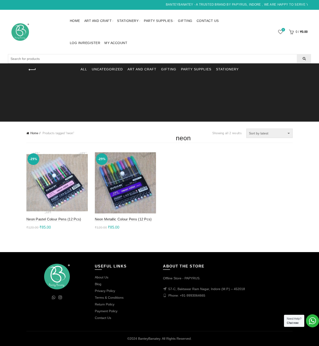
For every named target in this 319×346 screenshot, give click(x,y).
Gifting (185, 21)
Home (75, 21)
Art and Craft (98, 21)
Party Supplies (158, 21)
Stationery (127, 21)
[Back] (32, 69)
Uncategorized (107, 69)
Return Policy (104, 304)
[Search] (304, 58)
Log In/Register (85, 43)
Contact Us (208, 21)
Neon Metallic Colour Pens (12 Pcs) (123, 219)
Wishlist (283, 29)
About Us (101, 277)
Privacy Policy (105, 291)
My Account (115, 43)
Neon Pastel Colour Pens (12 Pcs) (53, 219)
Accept (302, 338)
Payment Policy (106, 311)
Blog (98, 284)
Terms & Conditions (109, 297)
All (84, 69)
